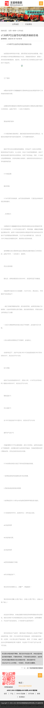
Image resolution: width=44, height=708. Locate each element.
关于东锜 (31, 693)
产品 (11, 693)
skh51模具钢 (18, 706)
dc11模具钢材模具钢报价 (35, 668)
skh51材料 (35, 706)
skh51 (41, 706)
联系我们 (22, 697)
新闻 (14, 31)
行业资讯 (28, 24)
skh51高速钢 (27, 706)
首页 (9, 31)
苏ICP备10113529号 (7, 706)
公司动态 (15, 24)
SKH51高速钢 (20, 693)
